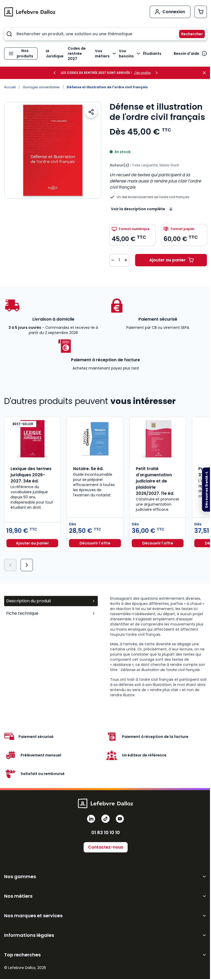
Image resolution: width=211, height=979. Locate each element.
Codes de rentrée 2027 (77, 53)
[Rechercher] (189, 34)
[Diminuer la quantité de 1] (113, 260)
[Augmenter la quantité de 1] (126, 260)
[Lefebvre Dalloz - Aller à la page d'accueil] (30, 12)
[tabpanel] (158, 647)
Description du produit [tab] (28, 601)
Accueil (10, 87)
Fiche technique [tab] (22, 613)
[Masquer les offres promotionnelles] (206, 73)
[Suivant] (27, 565)
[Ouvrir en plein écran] (52, 150)
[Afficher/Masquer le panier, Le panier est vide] (201, 12)
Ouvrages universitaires (41, 87)
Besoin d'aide (186, 53)
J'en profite (142, 73)
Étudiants (152, 53)
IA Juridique (55, 53)
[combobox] (105, 34)
